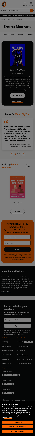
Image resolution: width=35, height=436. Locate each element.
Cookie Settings (17, 422)
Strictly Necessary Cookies (17, 426)
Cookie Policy (8, 417)
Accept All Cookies (17, 431)
